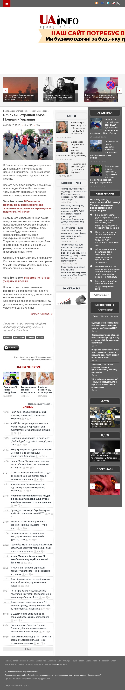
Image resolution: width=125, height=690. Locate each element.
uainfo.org (35, 675)
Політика (30, 661)
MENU (6, 3)
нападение (19, 337)
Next (120, 90)
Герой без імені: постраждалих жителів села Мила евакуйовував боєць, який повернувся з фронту (32, 547)
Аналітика (104, 112)
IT (99, 661)
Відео (105, 435)
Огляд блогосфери (24, 664)
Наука (74, 661)
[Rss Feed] (96, 3)
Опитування (105, 193)
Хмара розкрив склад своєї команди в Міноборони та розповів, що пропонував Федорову (31, 452)
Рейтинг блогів (51, 664)
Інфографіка (71, 288)
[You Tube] (113, 3)
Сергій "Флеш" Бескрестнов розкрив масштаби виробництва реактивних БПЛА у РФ (30, 464)
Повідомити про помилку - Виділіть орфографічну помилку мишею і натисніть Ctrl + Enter (24, 327)
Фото (105, 401)
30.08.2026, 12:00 (69, 241)
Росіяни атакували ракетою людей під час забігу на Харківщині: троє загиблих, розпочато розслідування (31, 498)
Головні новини (19, 661)
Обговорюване (104, 305)
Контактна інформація (22, 679)
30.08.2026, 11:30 (69, 278)
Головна (8, 661)
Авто (95, 661)
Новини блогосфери (38, 111)
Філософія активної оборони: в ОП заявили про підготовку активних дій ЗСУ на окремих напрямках (30, 605)
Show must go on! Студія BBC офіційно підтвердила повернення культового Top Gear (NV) (74, 271)
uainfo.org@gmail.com (41, 679)
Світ (59, 661)
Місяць (105, 316)
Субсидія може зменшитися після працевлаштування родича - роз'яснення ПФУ (104, 325)
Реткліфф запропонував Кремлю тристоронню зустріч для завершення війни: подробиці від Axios (31, 593)
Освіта (88, 661)
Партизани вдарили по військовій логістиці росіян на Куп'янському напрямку (29, 415)
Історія (81, 661)
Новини (28, 407)
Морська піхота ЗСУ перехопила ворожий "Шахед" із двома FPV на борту (29, 524)
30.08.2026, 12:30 (69, 202)
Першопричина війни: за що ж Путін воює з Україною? (78, 168)
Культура (66, 661)
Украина (30, 337)
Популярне (105, 310)
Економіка (52, 661)
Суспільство (41, 661)
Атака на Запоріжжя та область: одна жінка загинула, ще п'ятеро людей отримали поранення (31, 475)
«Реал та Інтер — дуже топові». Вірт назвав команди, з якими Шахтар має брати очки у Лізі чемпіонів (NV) (73, 233)
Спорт (113, 661)
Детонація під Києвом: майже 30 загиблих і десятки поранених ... (19, 97)
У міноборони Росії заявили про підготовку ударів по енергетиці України (28, 487)
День (95, 316)
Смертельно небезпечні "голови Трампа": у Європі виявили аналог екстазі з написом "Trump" (29, 628)
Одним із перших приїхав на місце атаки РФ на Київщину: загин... (58, 97)
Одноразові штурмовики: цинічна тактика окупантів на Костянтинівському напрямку (71, 149)
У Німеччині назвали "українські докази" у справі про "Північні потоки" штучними (31, 570)
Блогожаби (105, 469)
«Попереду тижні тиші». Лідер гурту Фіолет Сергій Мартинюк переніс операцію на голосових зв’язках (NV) (74, 194)
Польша (7, 337)
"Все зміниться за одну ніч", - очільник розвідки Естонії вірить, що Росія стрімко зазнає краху (31, 639)
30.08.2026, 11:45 (69, 264)
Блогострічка (71, 183)
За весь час (114, 316)
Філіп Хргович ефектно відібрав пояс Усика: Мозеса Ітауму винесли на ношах (30, 582)
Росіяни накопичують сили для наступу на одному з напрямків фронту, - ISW (27, 536)
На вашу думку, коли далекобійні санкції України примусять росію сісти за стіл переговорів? (105, 205)
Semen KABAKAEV (42, 314)
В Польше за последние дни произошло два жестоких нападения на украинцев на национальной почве (27, 206)
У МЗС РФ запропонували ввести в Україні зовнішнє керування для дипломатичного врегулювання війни (31, 426)
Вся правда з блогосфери (15, 111)
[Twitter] (107, 3)
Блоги (71, 116)
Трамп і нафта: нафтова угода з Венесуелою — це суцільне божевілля (78, 128)
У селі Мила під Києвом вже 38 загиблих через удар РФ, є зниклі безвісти (29, 559)
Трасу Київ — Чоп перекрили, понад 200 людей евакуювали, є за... (100, 97)
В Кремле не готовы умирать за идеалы (26, 279)
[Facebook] (102, 3)
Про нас (8, 679)
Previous (5, 90)
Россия (40, 337)
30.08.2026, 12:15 (69, 224)
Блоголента (38, 664)
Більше (28, 649)
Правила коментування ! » (40, 404)
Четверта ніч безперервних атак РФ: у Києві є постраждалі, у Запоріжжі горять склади (104, 457)
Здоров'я (105, 661)
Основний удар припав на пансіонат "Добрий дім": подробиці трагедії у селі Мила (31, 441)
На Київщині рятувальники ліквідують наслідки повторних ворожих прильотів (104, 423)
